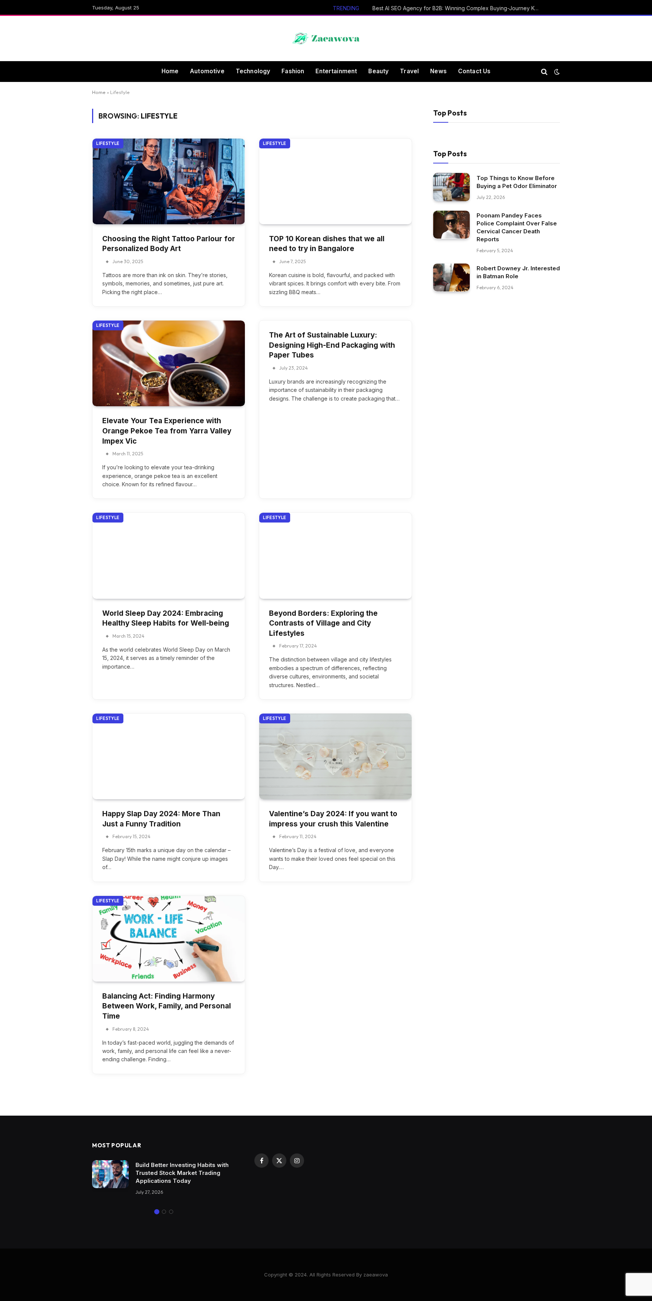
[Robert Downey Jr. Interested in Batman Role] (451, 278)
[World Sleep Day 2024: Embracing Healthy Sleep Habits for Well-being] (168, 555)
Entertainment (336, 71)
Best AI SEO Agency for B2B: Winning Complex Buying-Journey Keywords (457, 8)
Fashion (292, 71)
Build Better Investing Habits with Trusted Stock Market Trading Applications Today (182, 1172)
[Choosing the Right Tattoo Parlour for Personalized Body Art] (168, 181)
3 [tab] (171, 1211)
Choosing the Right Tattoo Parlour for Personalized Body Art (168, 243)
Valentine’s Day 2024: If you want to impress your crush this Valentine (333, 818)
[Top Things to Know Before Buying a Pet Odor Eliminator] (451, 187)
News (438, 71)
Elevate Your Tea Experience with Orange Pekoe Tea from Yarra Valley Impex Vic (166, 430)
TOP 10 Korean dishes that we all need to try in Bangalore (326, 243)
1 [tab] (156, 1211)
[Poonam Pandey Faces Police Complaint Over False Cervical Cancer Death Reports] (451, 225)
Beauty (378, 71)
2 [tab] (164, 1211)
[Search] (544, 71)
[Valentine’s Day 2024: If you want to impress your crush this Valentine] (335, 756)
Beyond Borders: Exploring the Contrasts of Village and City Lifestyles (323, 623)
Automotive (207, 71)
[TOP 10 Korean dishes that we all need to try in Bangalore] (335, 181)
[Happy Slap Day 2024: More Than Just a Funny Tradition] (168, 756)
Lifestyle (108, 143)
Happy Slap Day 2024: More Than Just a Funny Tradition (161, 818)
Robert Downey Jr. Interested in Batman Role (518, 272)
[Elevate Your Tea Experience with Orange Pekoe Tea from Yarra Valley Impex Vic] (168, 363)
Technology (253, 71)
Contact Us (474, 71)
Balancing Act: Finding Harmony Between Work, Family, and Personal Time (166, 1006)
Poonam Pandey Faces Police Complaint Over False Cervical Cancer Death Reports (517, 227)
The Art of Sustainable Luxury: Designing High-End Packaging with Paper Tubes (332, 345)
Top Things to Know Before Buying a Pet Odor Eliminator (517, 181)
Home (170, 71)
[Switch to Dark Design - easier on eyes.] (556, 72)
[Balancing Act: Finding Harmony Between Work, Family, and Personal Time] (168, 939)
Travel (409, 71)
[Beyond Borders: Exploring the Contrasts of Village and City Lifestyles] (335, 555)
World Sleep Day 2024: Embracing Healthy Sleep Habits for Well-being (165, 618)
